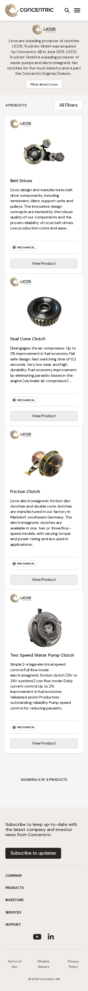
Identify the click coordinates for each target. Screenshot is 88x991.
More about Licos (44, 84)
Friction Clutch (25, 491)
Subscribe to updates (33, 853)
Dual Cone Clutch (27, 339)
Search (67, 10)
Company (13, 875)
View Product (44, 263)
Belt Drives (21, 181)
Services (13, 912)
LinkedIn (51, 936)
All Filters (68, 105)
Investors (14, 900)
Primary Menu (77, 10)
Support (13, 924)
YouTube (37, 936)
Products (14, 888)
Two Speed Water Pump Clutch (42, 655)
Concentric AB (29, 10)
